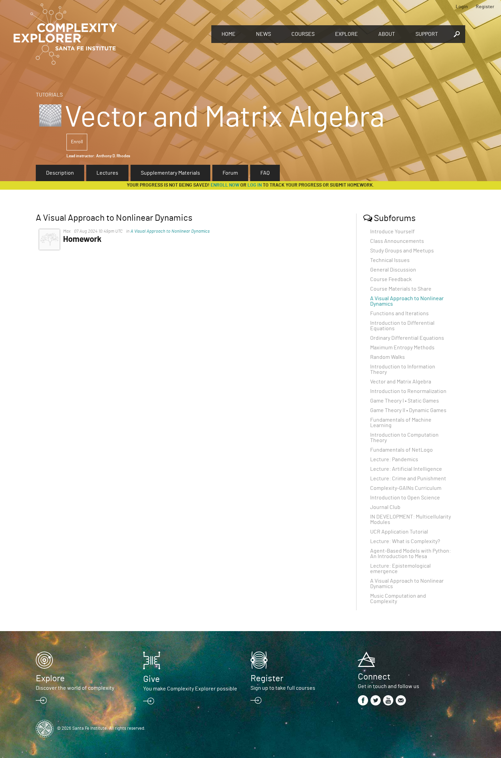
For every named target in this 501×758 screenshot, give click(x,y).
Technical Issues (390, 260)
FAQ (265, 173)
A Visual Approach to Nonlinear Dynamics (170, 231)
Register (485, 6)
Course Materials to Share (400, 289)
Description (60, 173)
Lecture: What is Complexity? (405, 541)
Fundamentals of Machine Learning (400, 422)
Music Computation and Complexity (398, 598)
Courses (303, 34)
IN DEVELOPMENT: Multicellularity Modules (410, 519)
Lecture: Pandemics (394, 459)
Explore (346, 34)
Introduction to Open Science (405, 497)
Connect (374, 676)
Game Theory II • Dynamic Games (408, 410)
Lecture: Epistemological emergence (400, 568)
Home (229, 34)
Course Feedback (391, 279)
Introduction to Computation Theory (404, 437)
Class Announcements (397, 241)
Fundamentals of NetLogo (401, 450)
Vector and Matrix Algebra (400, 381)
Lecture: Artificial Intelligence (406, 469)
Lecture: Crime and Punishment (408, 478)
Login (462, 6)
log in (254, 185)
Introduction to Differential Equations (402, 325)
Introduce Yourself (392, 231)
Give (151, 679)
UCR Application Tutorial (399, 532)
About (386, 34)
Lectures (107, 173)
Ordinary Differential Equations (407, 338)
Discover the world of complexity (75, 688)
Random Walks (387, 357)
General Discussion (393, 270)
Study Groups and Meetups (402, 250)
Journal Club (385, 507)
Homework (82, 239)
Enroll (77, 142)
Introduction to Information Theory (402, 369)
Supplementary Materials (170, 173)
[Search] (456, 34)
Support (426, 34)
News (263, 34)
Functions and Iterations (399, 313)
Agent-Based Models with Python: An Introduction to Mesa (410, 553)
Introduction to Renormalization (408, 391)
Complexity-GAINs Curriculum (405, 488)
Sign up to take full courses (282, 688)
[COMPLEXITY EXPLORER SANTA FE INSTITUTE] (109, 34)
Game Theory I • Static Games (404, 401)
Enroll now (225, 185)
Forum (230, 173)
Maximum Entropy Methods (402, 347)
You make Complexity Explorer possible (190, 688)
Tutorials (49, 95)
